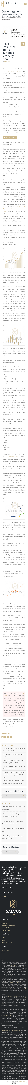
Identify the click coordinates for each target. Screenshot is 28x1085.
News (3, 940)
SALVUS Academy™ (6, 943)
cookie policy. (22, 1081)
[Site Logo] (8, 4)
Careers (3, 953)
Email (11, 737)
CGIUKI (4, 1007)
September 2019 (13, 456)
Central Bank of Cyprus (13, 71)
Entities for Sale (5, 930)
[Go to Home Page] (2, 10)
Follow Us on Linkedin (10, 137)
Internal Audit (5, 928)
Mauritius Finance (13, 996)
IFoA (24, 969)
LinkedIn (8, 737)
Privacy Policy (14, 1080)
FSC (3, 1004)
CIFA (12, 695)
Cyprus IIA (14, 965)
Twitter (5, 737)
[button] (25, 4)
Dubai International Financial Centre (10, 1030)
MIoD (24, 997)
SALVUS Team (7, 61)
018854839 (12, 988)
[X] (26, 1082)
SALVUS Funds (5, 950)
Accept (14, 1083)
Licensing (4, 923)
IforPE (22, 1073)
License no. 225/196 (15, 982)
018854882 (23, 988)
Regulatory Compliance (8, 925)
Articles (3, 938)
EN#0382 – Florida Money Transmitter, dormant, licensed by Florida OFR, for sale (14, 774)
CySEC (10, 975)
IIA (7, 963)
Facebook (2, 737)
